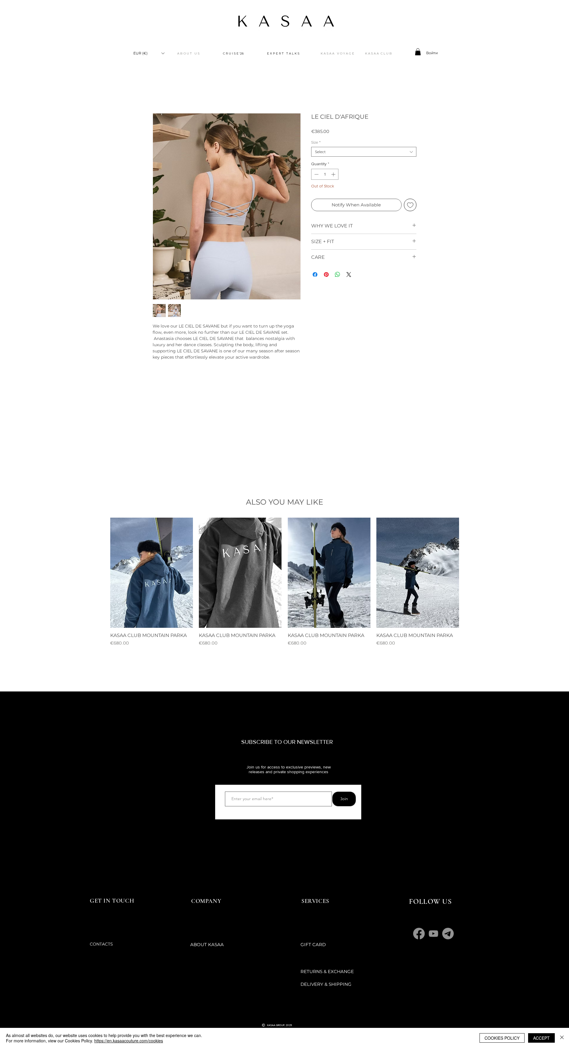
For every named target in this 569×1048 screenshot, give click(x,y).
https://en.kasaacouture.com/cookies (128, 1041)
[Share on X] (348, 274)
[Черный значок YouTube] (272, 1013)
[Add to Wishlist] (410, 205)
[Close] (561, 1038)
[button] (149, 53)
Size (316, 142)
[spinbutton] (324, 174)
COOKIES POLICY (502, 1038)
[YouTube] (433, 933)
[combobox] (363, 152)
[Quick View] (151, 573)
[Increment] (334, 174)
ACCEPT (541, 1038)
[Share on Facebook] (315, 274)
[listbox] (149, 53)
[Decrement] (315, 174)
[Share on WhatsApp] (337, 274)
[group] (284, 582)
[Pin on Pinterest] (326, 274)
